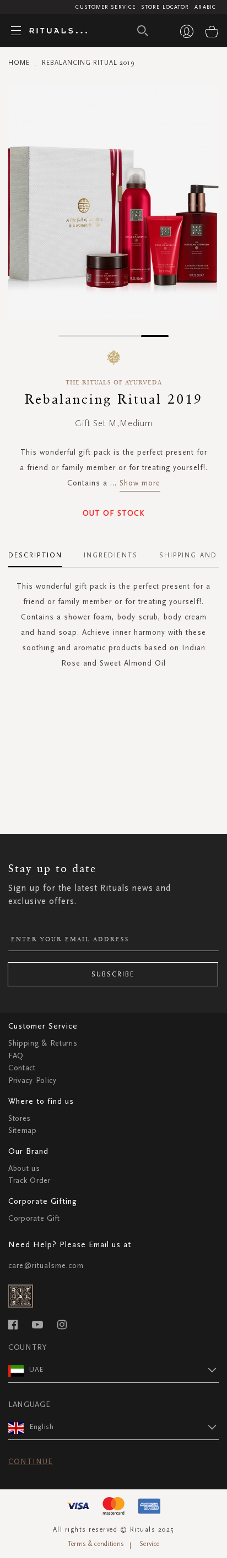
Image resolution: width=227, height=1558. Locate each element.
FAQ (16, 1055)
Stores (19, 1118)
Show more (140, 483)
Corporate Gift (34, 1218)
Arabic (205, 7)
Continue (30, 1461)
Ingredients (111, 555)
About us (24, 1168)
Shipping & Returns (43, 1043)
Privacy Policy (32, 1080)
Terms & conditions (96, 1544)
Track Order (29, 1180)
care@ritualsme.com (46, 1265)
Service (149, 1544)
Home (19, 62)
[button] (72, 336)
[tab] (40, 551)
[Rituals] (54, 31)
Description (35, 555)
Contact (22, 1068)
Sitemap (22, 1130)
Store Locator (165, 7)
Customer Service (105, 7)
